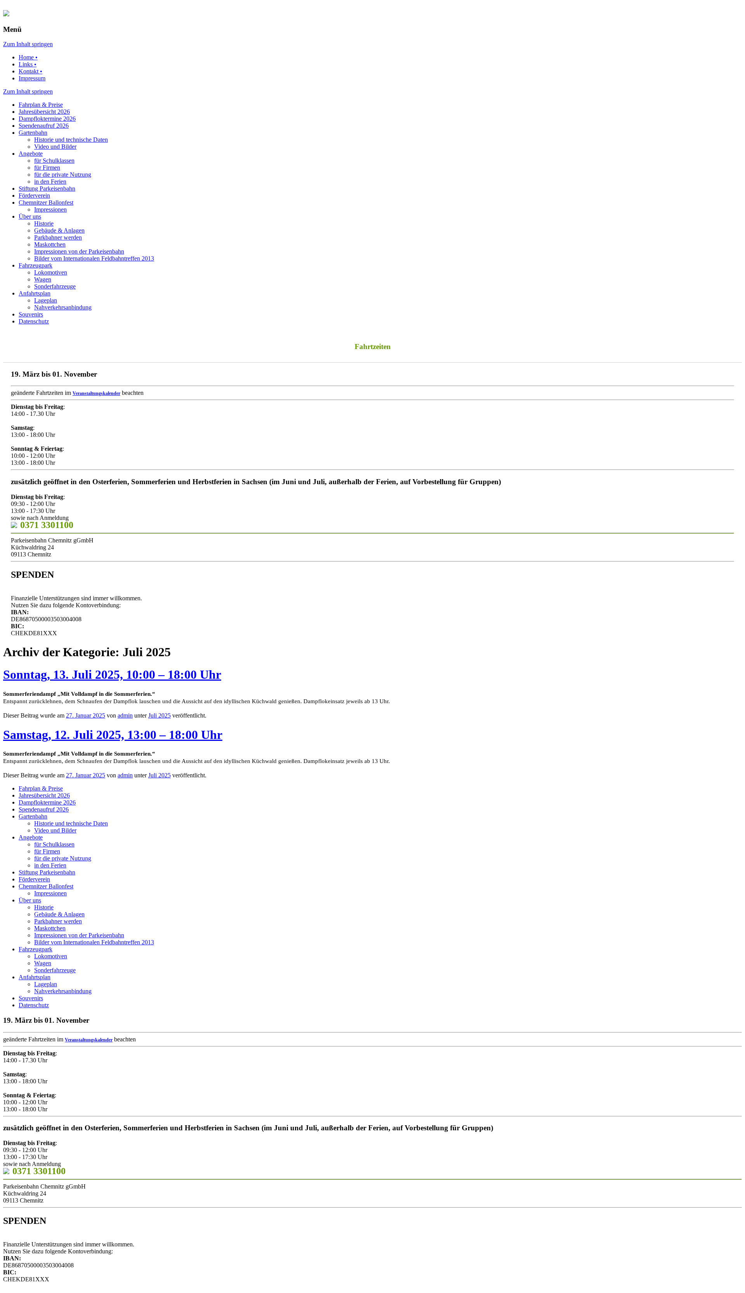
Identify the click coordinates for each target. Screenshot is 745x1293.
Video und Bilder (55, 146)
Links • (27, 64)
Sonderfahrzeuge (55, 286)
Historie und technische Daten (71, 139)
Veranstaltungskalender (96, 393)
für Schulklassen (54, 160)
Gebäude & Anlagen (59, 230)
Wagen (42, 279)
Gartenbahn (33, 132)
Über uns (30, 216)
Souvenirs (31, 314)
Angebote (31, 153)
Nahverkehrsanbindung (63, 307)
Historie (44, 223)
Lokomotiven (50, 272)
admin (125, 715)
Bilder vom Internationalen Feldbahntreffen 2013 (94, 258)
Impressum (32, 78)
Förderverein (34, 195)
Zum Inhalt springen (28, 44)
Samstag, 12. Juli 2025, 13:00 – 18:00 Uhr (112, 735)
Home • (28, 57)
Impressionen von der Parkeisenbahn (79, 251)
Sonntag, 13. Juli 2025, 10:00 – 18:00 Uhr (112, 674)
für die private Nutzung (62, 174)
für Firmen (47, 167)
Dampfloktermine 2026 (47, 118)
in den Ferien (50, 181)
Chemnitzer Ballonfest (46, 202)
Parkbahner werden (58, 237)
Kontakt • (30, 71)
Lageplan (45, 300)
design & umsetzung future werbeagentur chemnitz (141, 1287)
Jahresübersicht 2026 (44, 111)
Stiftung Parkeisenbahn (47, 188)
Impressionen (50, 209)
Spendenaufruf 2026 (44, 125)
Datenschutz (34, 321)
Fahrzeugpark (35, 265)
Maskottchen (50, 244)
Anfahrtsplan (34, 293)
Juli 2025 (159, 715)
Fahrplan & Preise (41, 104)
